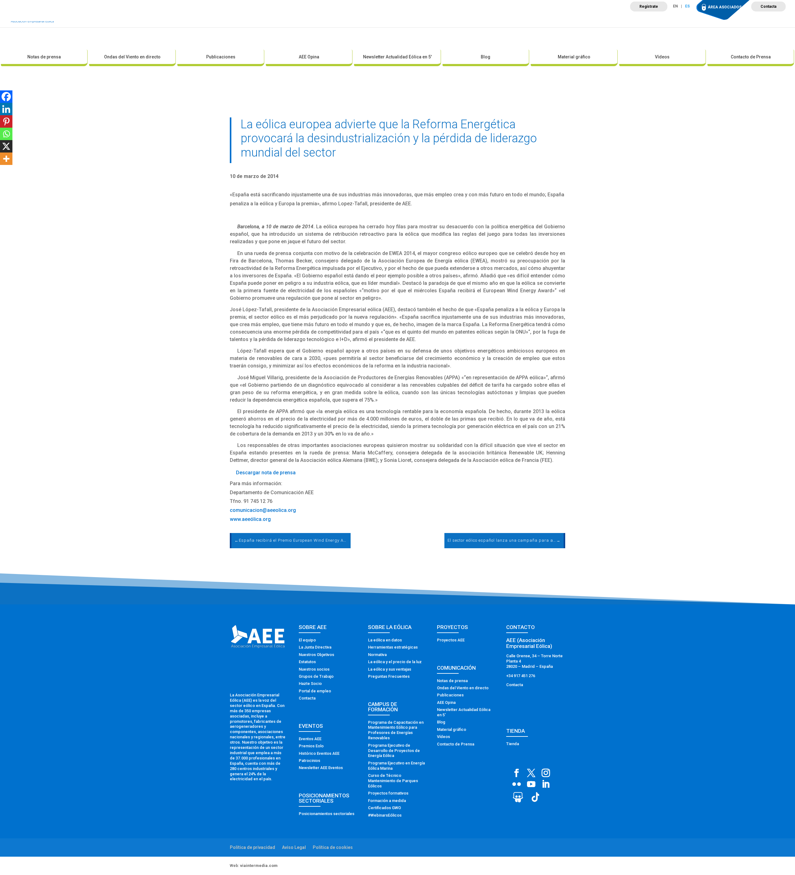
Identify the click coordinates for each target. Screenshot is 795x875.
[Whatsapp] (6, 134)
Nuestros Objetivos (316, 654)
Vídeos (662, 56)
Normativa (377, 654)
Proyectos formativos (388, 793)
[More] (6, 159)
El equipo (307, 640)
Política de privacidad (252, 847)
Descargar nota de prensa (266, 473)
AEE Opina (309, 56)
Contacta (768, 6)
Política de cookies (333, 847)
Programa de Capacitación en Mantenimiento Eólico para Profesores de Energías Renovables (396, 730)
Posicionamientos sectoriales (326, 813)
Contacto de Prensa (751, 56)
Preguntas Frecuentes (389, 676)
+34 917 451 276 (520, 675)
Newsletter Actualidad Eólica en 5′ (397, 56)
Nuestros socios (314, 669)
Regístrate (648, 6)
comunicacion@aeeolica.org (263, 510)
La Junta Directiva (315, 647)
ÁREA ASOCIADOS (725, 7)
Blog (485, 56)
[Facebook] (6, 96)
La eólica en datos (385, 640)
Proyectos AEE (451, 640)
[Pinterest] (6, 121)
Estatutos (307, 661)
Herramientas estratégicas (393, 647)
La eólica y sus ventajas (389, 669)
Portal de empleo (315, 691)
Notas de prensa (44, 56)
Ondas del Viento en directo (132, 56)
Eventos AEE (310, 738)
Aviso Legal (294, 847)
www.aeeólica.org (250, 519)
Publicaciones (220, 56)
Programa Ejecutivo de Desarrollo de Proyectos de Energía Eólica (394, 750)
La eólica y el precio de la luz (395, 661)
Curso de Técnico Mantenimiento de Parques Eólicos (393, 780)
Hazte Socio (310, 683)
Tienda (512, 743)
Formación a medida (387, 800)
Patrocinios (309, 760)
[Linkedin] (6, 109)
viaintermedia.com (259, 865)
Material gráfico (574, 56)
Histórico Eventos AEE (319, 753)
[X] (6, 146)
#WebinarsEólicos (385, 815)
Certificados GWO (384, 807)
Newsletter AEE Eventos (321, 767)
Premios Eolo (311, 746)
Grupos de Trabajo (316, 676)
